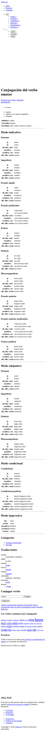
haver (39, 619)
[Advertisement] (23, 62)
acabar (9, 620)
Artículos (9, 10)
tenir (3, 623)
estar (31, 619)
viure (38, 630)
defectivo (4, 609)
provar (39, 623)
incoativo (17, 607)
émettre (8, 570)
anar (29, 629)
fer (9, 629)
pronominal (26, 607)
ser (34, 629)
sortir (31, 623)
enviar (14, 630)
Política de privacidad (14, 721)
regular (33, 607)
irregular (9, 545)
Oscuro (13, 34)
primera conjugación (8, 605)
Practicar (9, 8)
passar (29, 626)
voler (9, 623)
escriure (26, 623)
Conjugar (27, 596)
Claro (13, 31)
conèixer (16, 620)
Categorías (5, 601)
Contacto (9, 723)
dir (26, 626)
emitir (8, 565)
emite (9, 586)
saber (15, 623)
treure (41, 630)
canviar (39, 626)
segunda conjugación (13, 543)
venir (21, 620)
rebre (35, 623)
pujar (20, 623)
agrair (22, 626)
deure (19, 630)
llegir (26, 620)
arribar (24, 630)
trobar (3, 626)
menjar (4, 620)
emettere (9, 574)
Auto (13, 36)
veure (9, 626)
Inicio (8, 6)
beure (34, 626)
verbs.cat (4, 2)
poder (4, 629)
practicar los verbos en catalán (18, 704)
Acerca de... (10, 719)
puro (12, 607)
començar (16, 626)
